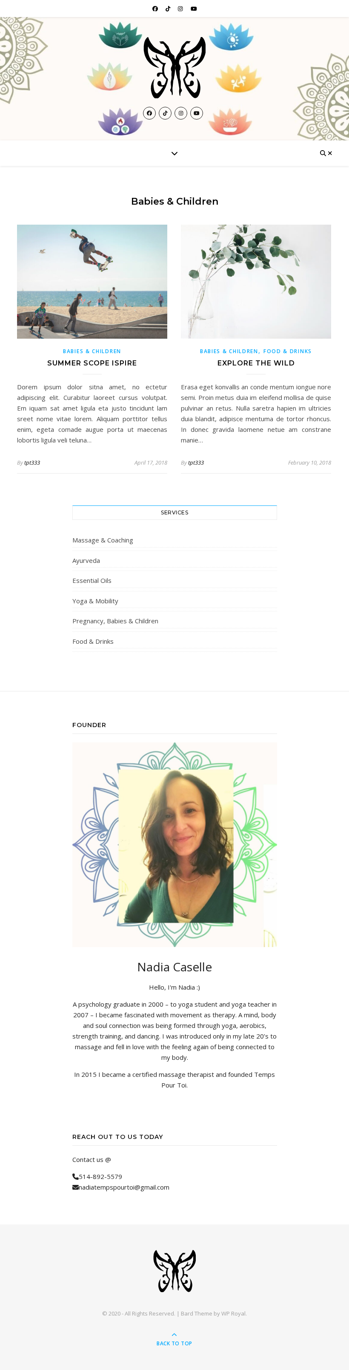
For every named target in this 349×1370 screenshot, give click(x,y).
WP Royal (233, 1313)
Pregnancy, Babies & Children (115, 620)
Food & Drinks (287, 351)
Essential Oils (92, 580)
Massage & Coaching (102, 540)
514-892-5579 (100, 1176)
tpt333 (32, 462)
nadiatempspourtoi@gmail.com (124, 1187)
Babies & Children (92, 351)
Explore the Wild (256, 363)
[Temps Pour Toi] (174, 67)
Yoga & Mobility (95, 601)
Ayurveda (86, 560)
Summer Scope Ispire (92, 363)
